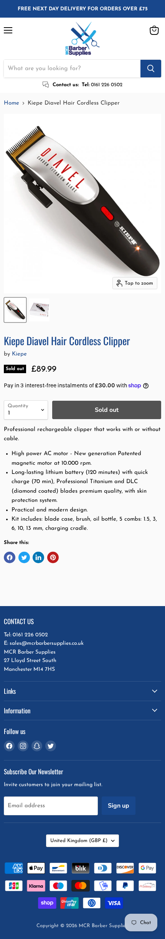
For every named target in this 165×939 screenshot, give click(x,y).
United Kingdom (78, 840)
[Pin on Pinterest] (53, 557)
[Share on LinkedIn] (38, 557)
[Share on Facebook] (9, 557)
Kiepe (19, 354)
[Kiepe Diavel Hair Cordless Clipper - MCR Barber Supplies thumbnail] (15, 310)
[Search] (150, 68)
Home (11, 103)
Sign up (118, 805)
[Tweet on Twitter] (24, 557)
